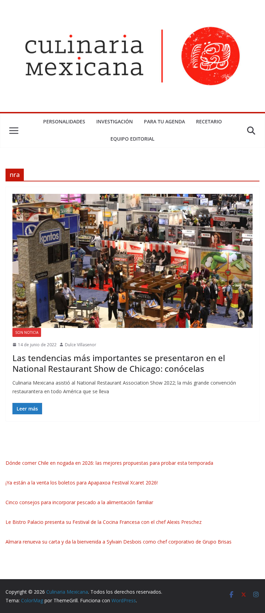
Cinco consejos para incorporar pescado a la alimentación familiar (79, 502)
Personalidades (64, 121)
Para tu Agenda (164, 121)
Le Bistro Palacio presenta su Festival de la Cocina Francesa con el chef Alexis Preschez (104, 522)
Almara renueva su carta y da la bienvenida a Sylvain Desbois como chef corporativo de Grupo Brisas (119, 541)
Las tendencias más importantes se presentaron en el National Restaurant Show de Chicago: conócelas (118, 363)
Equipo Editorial (132, 138)
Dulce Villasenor (80, 345)
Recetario (209, 121)
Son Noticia (26, 332)
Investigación (114, 121)
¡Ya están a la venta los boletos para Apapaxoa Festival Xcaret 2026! (82, 482)
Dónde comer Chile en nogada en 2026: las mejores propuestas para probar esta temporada (109, 463)
